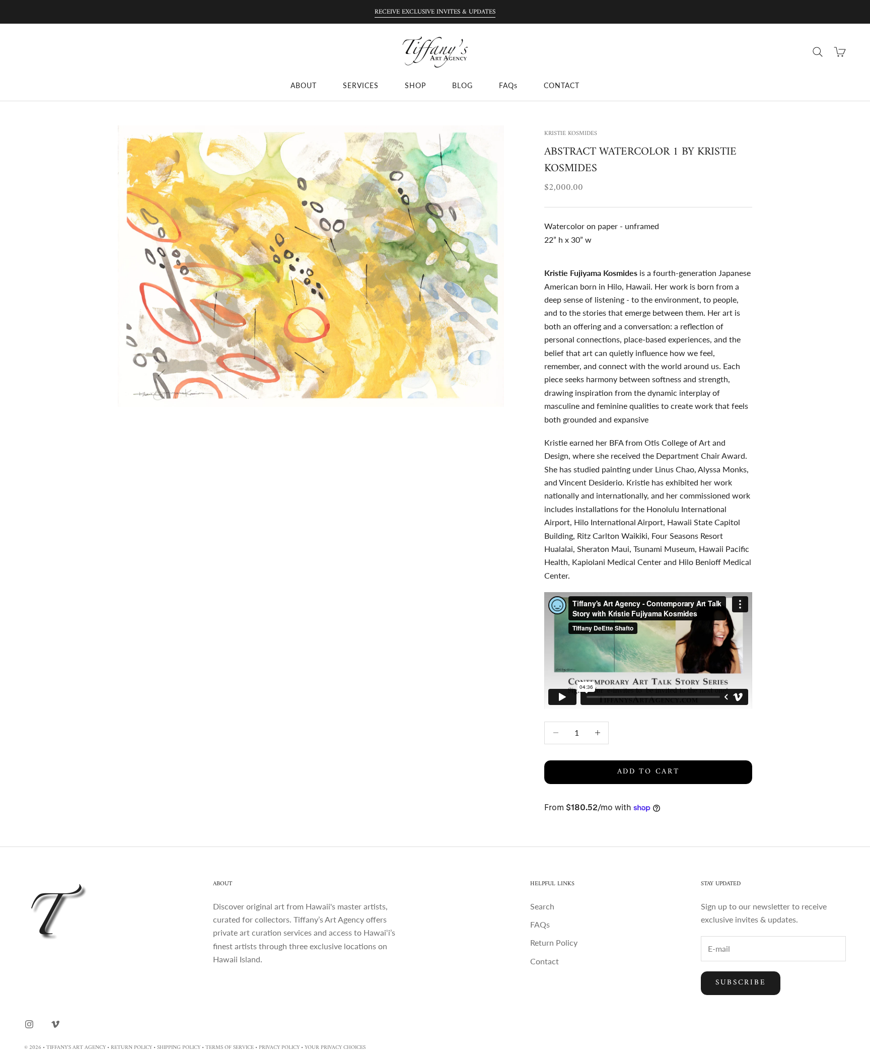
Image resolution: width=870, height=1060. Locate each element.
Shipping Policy (178, 1047)
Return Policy (553, 942)
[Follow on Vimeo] (55, 1024)
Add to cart (648, 772)
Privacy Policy (279, 1047)
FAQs (508, 85)
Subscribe (740, 983)
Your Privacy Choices (335, 1047)
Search (542, 906)
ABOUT (304, 85)
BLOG (462, 85)
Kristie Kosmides (570, 133)
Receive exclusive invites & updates (435, 12)
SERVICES (361, 85)
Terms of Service (229, 1047)
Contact (544, 961)
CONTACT (561, 85)
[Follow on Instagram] (29, 1024)
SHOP (415, 85)
